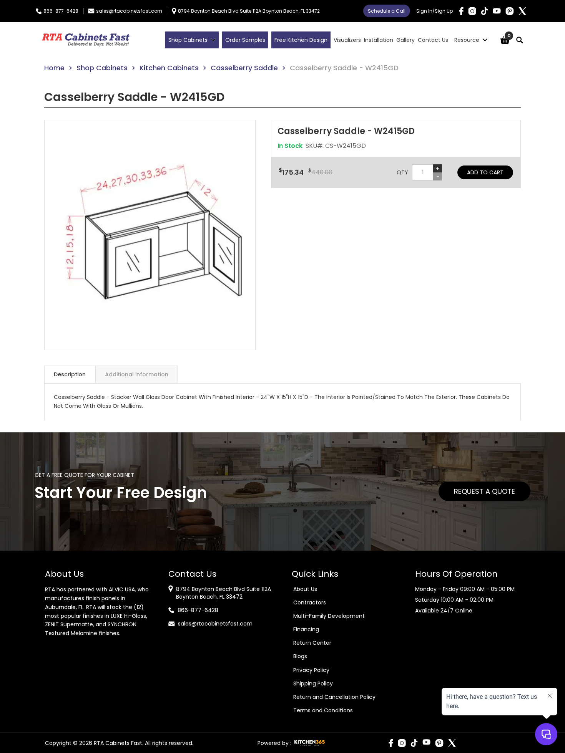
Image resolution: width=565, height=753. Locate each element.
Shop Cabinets (102, 68)
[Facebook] (461, 11)
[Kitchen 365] (309, 743)
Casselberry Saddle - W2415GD (344, 68)
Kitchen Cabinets (169, 68)
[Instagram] (472, 11)
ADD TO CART (485, 172)
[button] (149, 235)
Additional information (136, 374)
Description (70, 374)
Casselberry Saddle (244, 68)
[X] (522, 11)
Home (54, 68)
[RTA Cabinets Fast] (86, 40)
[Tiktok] (484, 11)
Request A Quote (484, 491)
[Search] (519, 39)
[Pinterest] (509, 11)
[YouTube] (497, 11)
